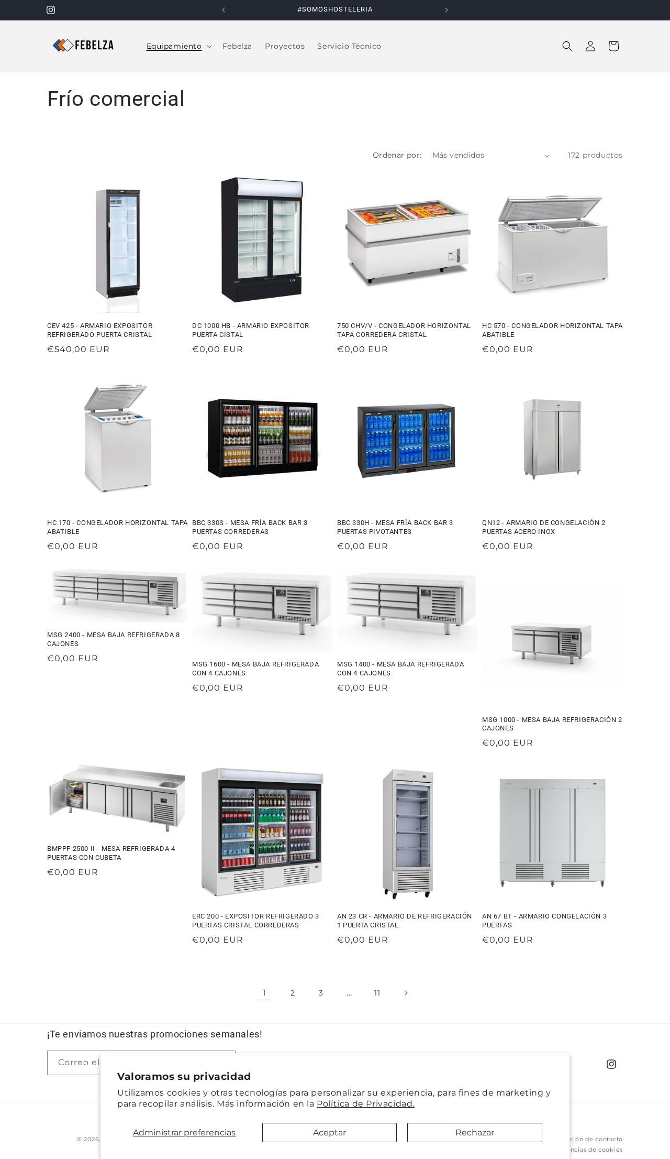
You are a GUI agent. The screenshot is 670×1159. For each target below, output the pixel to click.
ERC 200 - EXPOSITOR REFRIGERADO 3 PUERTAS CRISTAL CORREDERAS (255, 920)
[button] (178, 46)
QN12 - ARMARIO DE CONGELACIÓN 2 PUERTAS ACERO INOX (544, 527)
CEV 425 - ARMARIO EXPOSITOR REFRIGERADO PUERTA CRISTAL (99, 330)
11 (377, 993)
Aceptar (329, 1133)
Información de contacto (584, 1138)
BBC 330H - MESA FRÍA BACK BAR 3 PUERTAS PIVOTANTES (395, 527)
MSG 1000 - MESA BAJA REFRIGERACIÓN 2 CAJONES (552, 724)
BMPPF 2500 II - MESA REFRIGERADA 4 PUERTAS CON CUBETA (111, 853)
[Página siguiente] (405, 992)
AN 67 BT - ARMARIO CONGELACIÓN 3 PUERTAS (544, 920)
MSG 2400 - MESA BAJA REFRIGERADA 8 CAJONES (113, 639)
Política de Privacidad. (366, 1104)
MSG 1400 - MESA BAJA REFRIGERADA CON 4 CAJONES (400, 668)
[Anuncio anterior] (223, 10)
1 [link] (264, 993)
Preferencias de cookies (584, 1149)
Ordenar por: (397, 155)
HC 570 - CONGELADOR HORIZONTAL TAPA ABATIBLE (552, 330)
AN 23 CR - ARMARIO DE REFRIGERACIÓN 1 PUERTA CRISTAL (404, 920)
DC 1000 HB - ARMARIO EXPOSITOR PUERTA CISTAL (250, 330)
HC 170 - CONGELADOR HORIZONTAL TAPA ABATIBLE (117, 527)
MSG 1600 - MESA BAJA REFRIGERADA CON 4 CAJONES (255, 668)
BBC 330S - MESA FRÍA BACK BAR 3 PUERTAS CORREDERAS (250, 527)
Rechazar (474, 1133)
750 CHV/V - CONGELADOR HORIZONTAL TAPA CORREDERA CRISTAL (404, 330)
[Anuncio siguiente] (446, 10)
